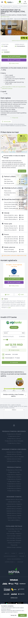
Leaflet (2, 151)
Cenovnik (21, 556)
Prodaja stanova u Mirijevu (14, 443)
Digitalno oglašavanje (10, 556)
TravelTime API (24, 151)
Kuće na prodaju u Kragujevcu (14, 533)
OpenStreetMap (12, 151)
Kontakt (21, 553)
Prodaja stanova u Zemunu (14, 438)
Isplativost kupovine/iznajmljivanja (19, 40)
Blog (6, 553)
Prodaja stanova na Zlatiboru (14, 488)
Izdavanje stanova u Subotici (14, 506)
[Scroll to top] (14, 425)
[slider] (7, 339)
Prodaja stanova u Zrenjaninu (14, 479)
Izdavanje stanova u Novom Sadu (14, 499)
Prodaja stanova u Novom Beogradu (14, 441)
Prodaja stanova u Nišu (14, 472)
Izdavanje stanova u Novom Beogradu (14, 456)
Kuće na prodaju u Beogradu (14, 540)
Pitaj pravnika (14, 545)
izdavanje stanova (7, 6)
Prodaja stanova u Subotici (14, 477)
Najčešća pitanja (9, 561)
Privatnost (20, 561)
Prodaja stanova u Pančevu (14, 486)
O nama (13, 553)
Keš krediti (14, 327)
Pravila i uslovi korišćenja (14, 559)
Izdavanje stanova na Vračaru (14, 459)
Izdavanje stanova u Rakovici (14, 461)
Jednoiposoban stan (16, 7)
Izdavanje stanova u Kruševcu (14, 511)
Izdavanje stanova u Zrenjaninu (14, 508)
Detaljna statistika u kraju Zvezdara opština (13, 395)
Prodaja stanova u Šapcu (14, 481)
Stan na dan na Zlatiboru (14, 520)
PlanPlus (24, 140)
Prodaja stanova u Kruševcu (14, 483)
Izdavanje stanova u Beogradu (14, 452)
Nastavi (22, 615)
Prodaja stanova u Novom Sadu (14, 470)
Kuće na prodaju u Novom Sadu (14, 529)
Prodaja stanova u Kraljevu (14, 490)
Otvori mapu (14, 143)
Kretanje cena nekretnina (14, 542)
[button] (3, 136)
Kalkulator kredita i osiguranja (14, 547)
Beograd (15, 6)
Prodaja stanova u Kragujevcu (14, 474)
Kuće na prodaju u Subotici (14, 535)
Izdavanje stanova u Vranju (14, 518)
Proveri (23, 171)
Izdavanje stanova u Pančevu (14, 513)
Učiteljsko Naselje (6, 7)
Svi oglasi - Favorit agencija (14, 264)
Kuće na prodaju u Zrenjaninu (14, 538)
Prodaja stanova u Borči (14, 436)
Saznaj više (13, 615)
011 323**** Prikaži (15, 56)
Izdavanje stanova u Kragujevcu (14, 504)
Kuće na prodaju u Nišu (14, 531)
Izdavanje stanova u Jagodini (14, 515)
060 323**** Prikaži (15, 60)
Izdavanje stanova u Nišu (14, 501)
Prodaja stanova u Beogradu (14, 434)
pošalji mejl (15, 63)
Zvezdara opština (23, 6)
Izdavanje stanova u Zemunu (14, 454)
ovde (9, 307)
